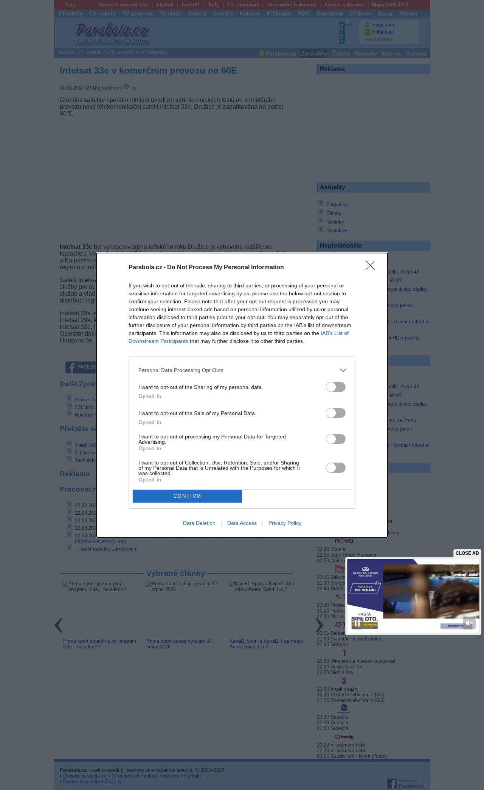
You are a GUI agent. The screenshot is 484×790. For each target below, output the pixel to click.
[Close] (373, 268)
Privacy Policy (284, 523)
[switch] (336, 387)
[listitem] (242, 370)
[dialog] (242, 395)
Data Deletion (199, 523)
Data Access (242, 523)
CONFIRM (188, 496)
